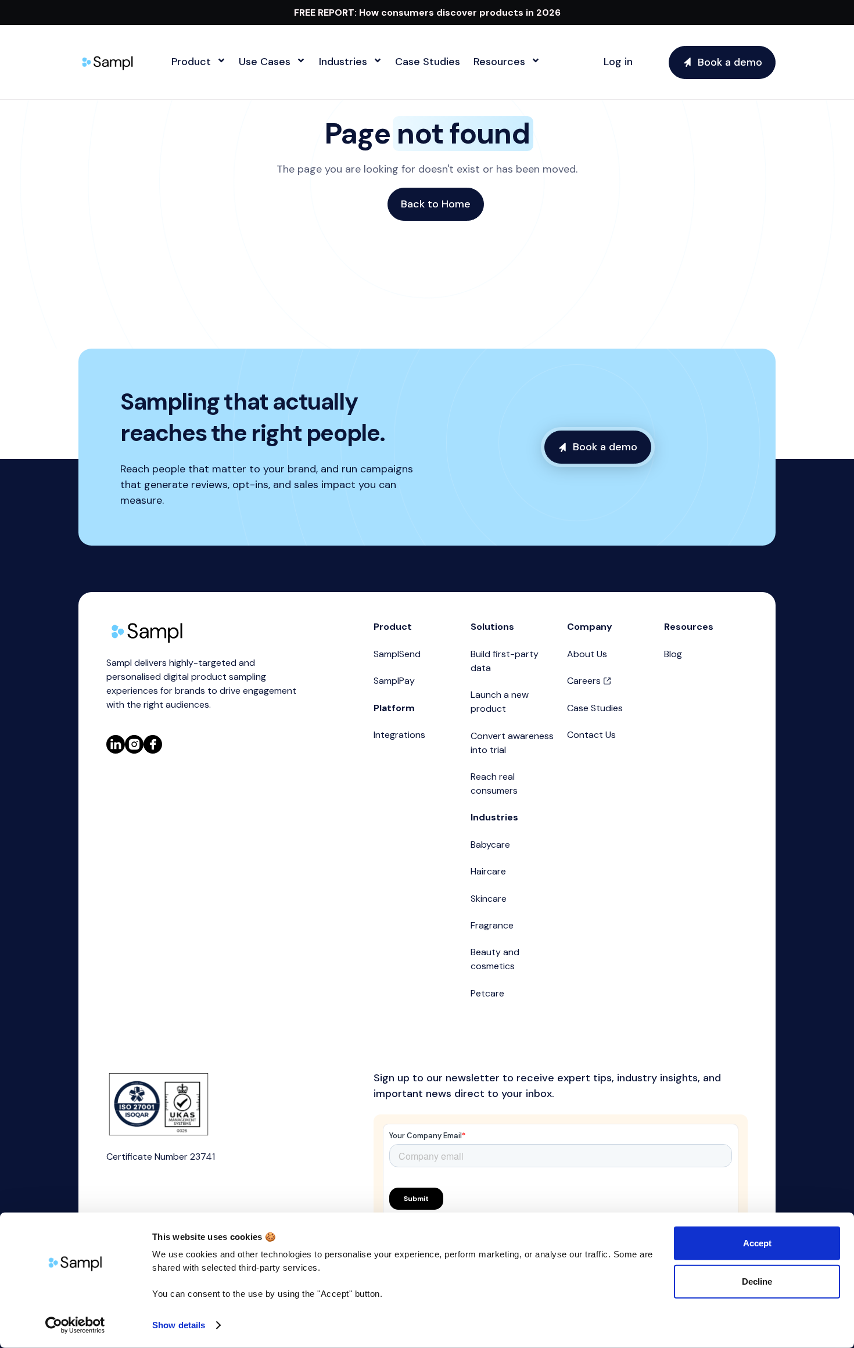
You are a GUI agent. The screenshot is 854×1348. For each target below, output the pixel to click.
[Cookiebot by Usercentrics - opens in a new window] (75, 1325)
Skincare (489, 898)
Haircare (488, 871)
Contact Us (591, 735)
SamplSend (397, 654)
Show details (178, 1325)
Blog (673, 654)
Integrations (399, 735)
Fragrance (492, 925)
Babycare (490, 844)
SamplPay (394, 681)
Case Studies (595, 708)
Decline (757, 1281)
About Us (587, 654)
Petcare (487, 993)
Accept (757, 1243)
